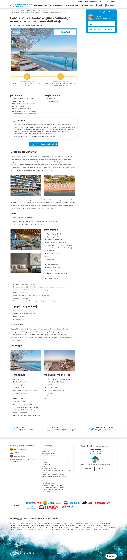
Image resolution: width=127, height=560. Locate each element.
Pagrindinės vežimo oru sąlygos (53, 475)
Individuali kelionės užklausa (52, 485)
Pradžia (12, 10)
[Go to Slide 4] (15, 63)
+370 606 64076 (99, 24)
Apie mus (45, 449)
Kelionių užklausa (48, 483)
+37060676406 (110, 1)
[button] (48, 49)
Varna (28, 10)
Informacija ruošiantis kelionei (46, 144)
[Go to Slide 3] (15, 53)
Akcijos (44, 462)
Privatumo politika (48, 456)
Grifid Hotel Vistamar (39, 10)
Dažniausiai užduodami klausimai (53, 487)
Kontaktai (45, 451)
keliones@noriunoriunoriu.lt (90, 1)
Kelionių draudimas (48, 454)
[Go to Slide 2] (15, 43)
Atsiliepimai (46, 464)
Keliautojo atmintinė (49, 468)
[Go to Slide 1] (15, 33)
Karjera (44, 466)
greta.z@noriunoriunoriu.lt (103, 29)
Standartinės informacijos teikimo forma (56, 481)
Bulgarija (21, 10)
